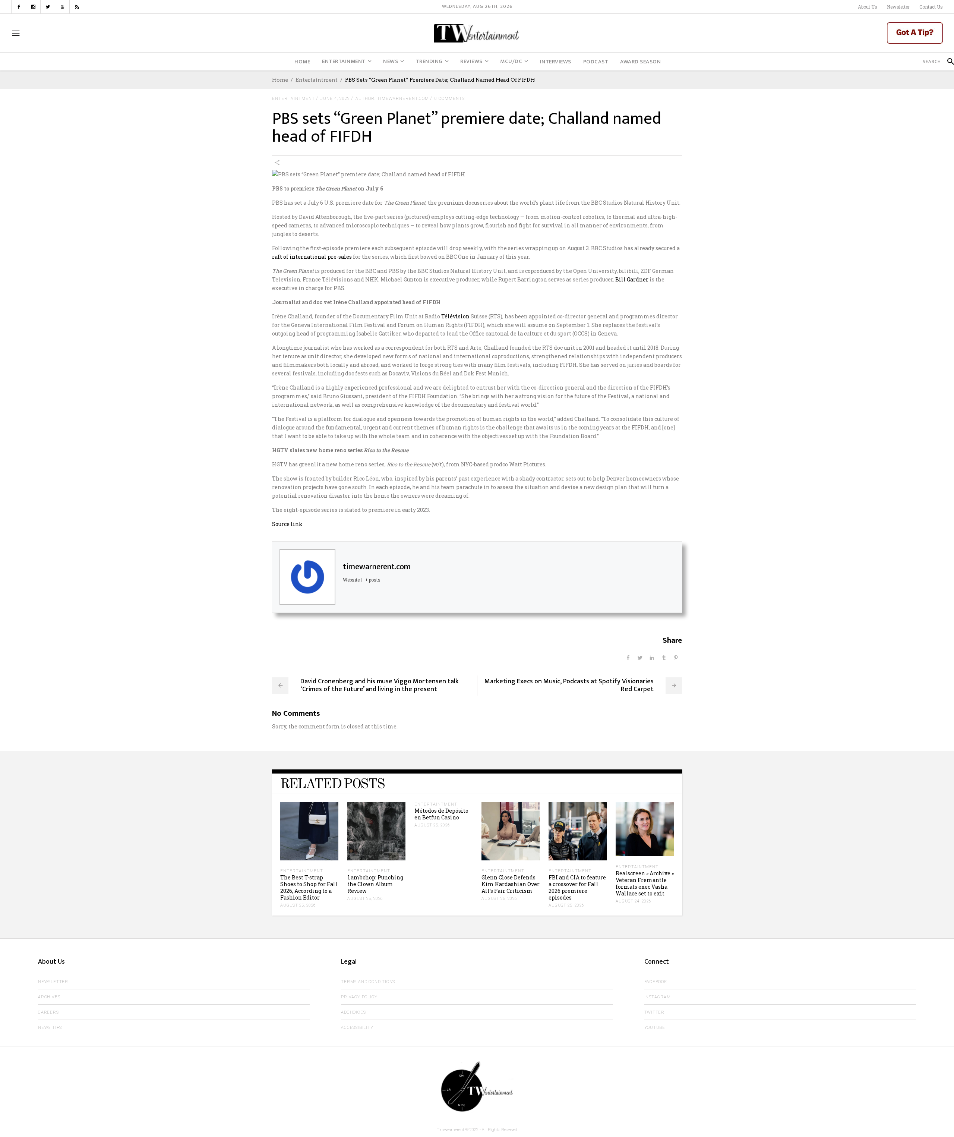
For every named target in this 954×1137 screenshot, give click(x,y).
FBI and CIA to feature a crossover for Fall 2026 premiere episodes (577, 887)
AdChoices (353, 1012)
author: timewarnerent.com (392, 98)
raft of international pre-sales (312, 256)
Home (280, 80)
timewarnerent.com (377, 567)
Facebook (655, 981)
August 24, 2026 (633, 901)
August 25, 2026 (298, 905)
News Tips (50, 1027)
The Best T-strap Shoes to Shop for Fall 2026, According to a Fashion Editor (309, 887)
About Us (867, 7)
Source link (287, 523)
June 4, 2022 (335, 98)
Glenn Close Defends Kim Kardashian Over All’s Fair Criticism (510, 884)
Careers (48, 1012)
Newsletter (898, 7)
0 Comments (450, 98)
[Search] (947, 61)
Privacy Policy (359, 997)
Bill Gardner (631, 279)
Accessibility (357, 1027)
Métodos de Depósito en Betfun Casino (441, 814)
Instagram (657, 997)
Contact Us (931, 7)
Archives (49, 997)
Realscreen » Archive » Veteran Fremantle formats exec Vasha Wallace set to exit (645, 883)
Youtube (655, 1027)
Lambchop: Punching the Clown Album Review (375, 884)
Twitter (654, 1012)
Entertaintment (317, 80)
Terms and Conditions (368, 981)
